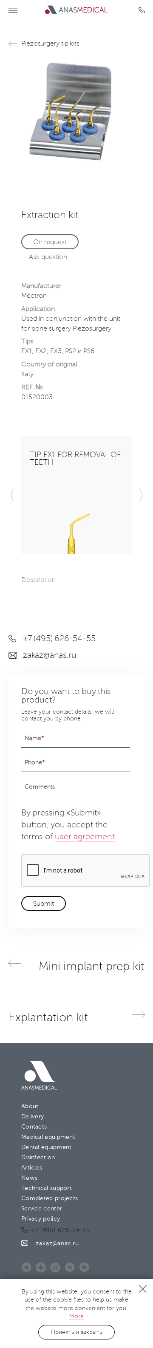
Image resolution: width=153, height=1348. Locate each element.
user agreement (85, 836)
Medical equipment (48, 1137)
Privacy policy (40, 1219)
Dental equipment (46, 1147)
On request (50, 242)
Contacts (34, 1126)
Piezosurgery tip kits (50, 43)
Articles (31, 1167)
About (30, 1106)
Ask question (48, 257)
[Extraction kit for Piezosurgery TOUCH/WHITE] (76, 112)
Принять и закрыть (76, 1332)
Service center (41, 1208)
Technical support (46, 1188)
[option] (76, 112)
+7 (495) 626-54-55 (143, 10)
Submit (43, 903)
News (29, 1178)
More (76, 1316)
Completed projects (49, 1198)
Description (38, 580)
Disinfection (38, 1157)
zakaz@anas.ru (49, 655)
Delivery (32, 1116)
